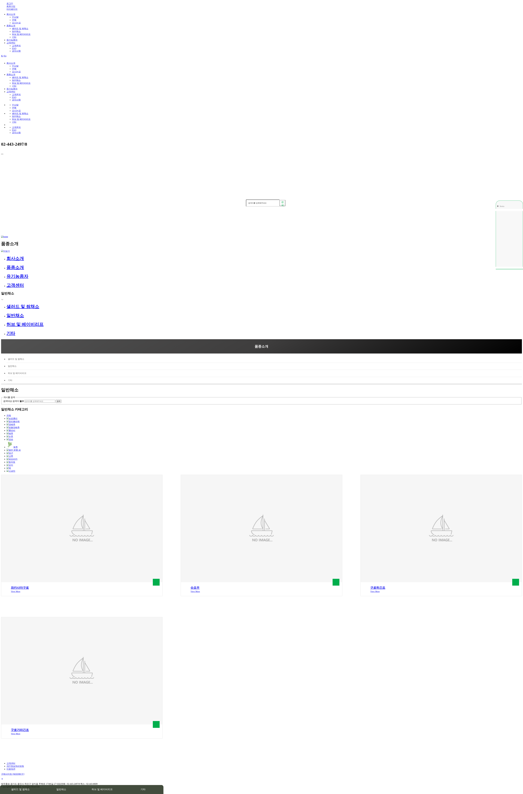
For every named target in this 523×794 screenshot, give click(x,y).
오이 (11, 465)
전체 (9, 415)
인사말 (15, 17)
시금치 (12, 471)
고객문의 (16, 46)
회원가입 (11, 6)
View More (15, 591)
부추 (15, 447)
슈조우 (195, 587)
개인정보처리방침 (15, 766)
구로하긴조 (377, 587)
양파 (11, 439)
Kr (2, 56)
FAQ (14, 48)
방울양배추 (14, 427)
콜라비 (12, 430)
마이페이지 (12, 9)
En (5, 56)
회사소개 (11, 14)
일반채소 (16, 31)
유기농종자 (12, 40)
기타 (14, 37)
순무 (11, 436)
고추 (11, 456)
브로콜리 (13, 418)
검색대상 (7, 401)
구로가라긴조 (20, 730)
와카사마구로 (20, 587)
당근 (11, 453)
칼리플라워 (14, 421)
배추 (11, 433)
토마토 (12, 462)
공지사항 (16, 51)
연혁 (14, 20)
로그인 (10, 3)
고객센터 (11, 43)
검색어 (242, 203)
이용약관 (11, 769)
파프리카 (13, 459)
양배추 (12, 424)
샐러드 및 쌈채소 (20, 28)
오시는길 (16, 23)
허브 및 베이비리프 (21, 34)
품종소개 (11, 26)
